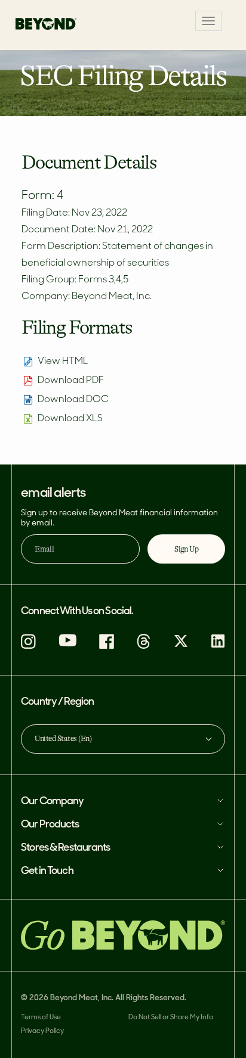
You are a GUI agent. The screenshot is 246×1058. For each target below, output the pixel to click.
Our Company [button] (52, 801)
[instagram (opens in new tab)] (28, 646)
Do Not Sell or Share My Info (170, 1018)
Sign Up (186, 548)
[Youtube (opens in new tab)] (67, 644)
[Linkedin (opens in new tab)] (218, 646)
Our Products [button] (49, 825)
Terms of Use (41, 1018)
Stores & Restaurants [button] (65, 848)
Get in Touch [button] (47, 871)
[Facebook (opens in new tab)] (106, 646)
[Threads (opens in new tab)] (143, 646)
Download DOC (73, 399)
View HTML (63, 361)
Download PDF (71, 380)
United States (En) (63, 738)
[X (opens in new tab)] (181, 646)
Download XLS (70, 419)
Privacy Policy (42, 1031)
